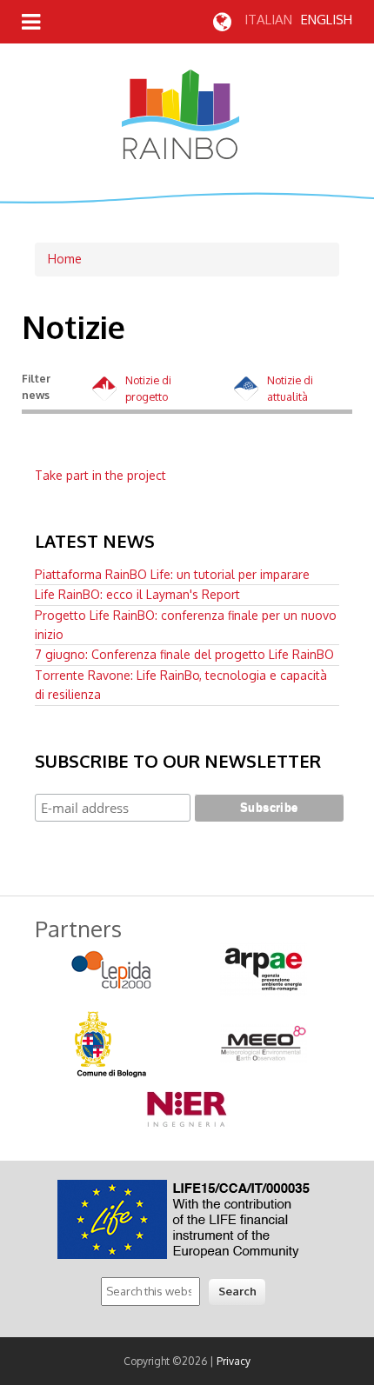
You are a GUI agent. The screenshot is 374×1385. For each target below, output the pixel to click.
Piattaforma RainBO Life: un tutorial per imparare (172, 574)
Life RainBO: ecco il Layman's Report (137, 594)
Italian (268, 19)
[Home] (180, 154)
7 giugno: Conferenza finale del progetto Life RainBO (184, 654)
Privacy (233, 1361)
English (326, 19)
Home (65, 258)
